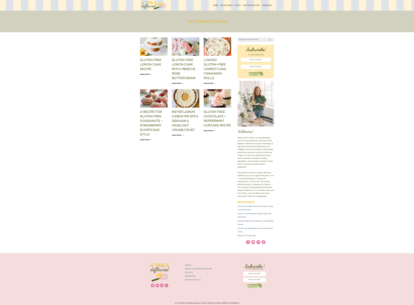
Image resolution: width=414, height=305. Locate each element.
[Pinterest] (162, 285)
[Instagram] (152, 285)
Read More (146, 74)
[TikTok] (166, 285)
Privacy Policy (193, 280)
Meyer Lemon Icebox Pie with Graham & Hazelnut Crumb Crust (185, 121)
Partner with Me (251, 5)
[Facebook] (157, 285)
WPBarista (235, 303)
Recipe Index (226, 5)
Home (215, 5)
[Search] (270, 40)
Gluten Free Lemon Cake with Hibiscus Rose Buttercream (184, 69)
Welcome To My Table (247, 236)
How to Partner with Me (198, 269)
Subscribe (267, 5)
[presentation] (154, 46)
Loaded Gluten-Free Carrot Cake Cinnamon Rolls (215, 69)
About (238, 5)
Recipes (189, 272)
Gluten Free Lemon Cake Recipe (150, 64)
